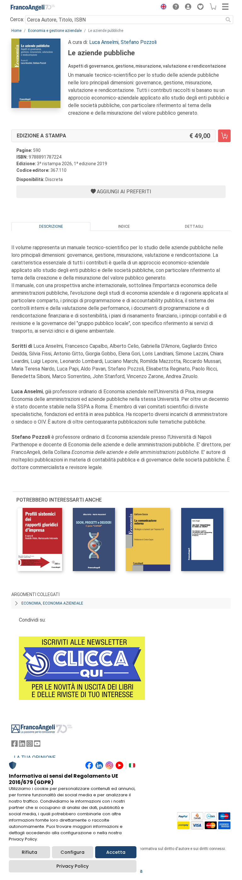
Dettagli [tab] (194, 226)
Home (16, 30)
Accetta (115, 852)
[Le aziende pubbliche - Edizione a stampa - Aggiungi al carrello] (224, 136)
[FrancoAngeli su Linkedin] (22, 745)
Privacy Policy (72, 866)
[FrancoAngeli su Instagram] (29, 745)
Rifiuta (29, 852)
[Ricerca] (228, 19)
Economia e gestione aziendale (55, 30)
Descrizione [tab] (51, 226)
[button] (162, 8)
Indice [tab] (124, 226)
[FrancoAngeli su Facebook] (14, 745)
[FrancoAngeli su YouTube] (37, 745)
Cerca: (17, 19)
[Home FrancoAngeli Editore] (33, 7)
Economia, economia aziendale (52, 603)
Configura (72, 852)
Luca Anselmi (103, 42)
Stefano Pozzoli (139, 42)
